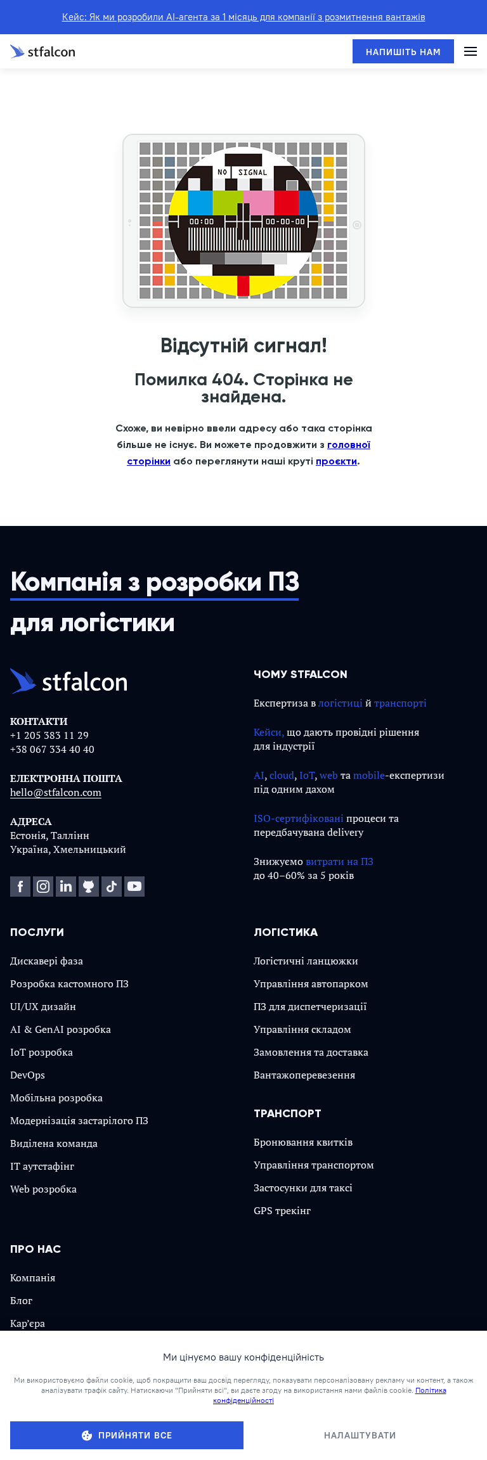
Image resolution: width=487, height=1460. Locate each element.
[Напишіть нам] (403, 51)
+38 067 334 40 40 (52, 749)
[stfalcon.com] (42, 51)
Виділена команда (54, 1143)
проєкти (336, 461)
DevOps (27, 1075)
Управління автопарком (311, 983)
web (329, 775)
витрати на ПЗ (339, 861)
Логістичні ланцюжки (306, 961)
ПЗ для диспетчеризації (310, 1006)
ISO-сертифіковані (299, 818)
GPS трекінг (282, 1210)
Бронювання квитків (303, 1142)
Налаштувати (360, 1435)
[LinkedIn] (66, 886)
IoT (307, 775)
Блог (21, 1300)
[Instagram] (43, 886)
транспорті (400, 703)
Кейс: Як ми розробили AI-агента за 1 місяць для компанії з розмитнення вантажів (243, 17)
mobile (369, 775)
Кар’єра (27, 1323)
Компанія (32, 1277)
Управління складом (302, 1029)
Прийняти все (135, 1435)
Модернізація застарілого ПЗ (79, 1120)
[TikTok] (111, 886)
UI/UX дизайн (43, 1006)
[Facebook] (20, 886)
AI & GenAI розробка (60, 1029)
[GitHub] (89, 886)
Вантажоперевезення (304, 1075)
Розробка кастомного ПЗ (69, 983)
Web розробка (43, 1189)
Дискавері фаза (46, 961)
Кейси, (269, 732)
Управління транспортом (314, 1165)
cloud (281, 775)
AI (259, 775)
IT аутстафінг (42, 1166)
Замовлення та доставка (311, 1052)
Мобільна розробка (56, 1098)
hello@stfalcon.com (55, 792)
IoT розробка (41, 1052)
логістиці (340, 703)
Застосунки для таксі (303, 1187)
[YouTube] (134, 886)
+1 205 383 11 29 (49, 735)
